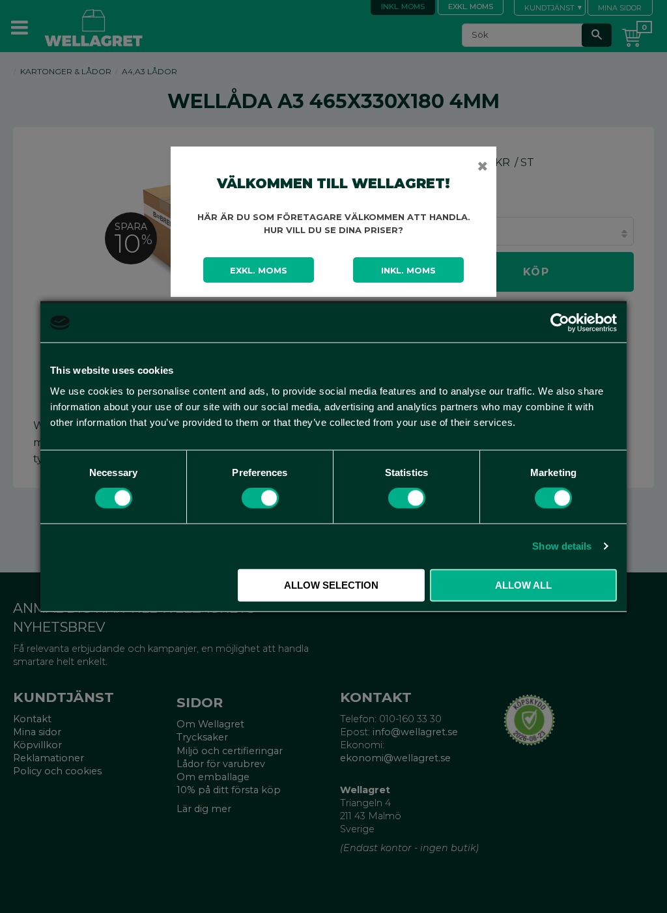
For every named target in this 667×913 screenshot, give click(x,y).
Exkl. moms (258, 270)
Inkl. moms (408, 270)
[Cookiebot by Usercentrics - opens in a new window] (560, 323)
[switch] (260, 498)
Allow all (523, 584)
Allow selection (331, 584)
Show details (561, 546)
